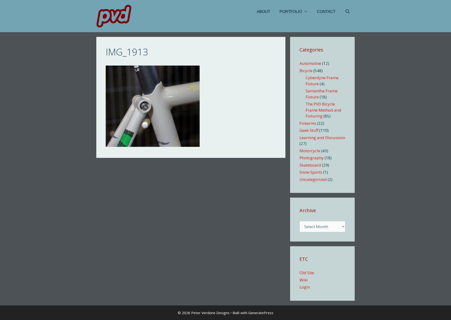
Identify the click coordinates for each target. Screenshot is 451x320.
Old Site (306, 272)
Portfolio (291, 11)
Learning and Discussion (322, 137)
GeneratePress (260, 312)
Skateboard (310, 165)
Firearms (307, 123)
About (263, 11)
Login (304, 287)
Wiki (303, 280)
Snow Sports (310, 172)
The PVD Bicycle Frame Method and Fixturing (323, 110)
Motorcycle (309, 150)
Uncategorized (313, 179)
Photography (311, 157)
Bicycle (305, 70)
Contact (326, 11)
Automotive (310, 63)
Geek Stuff (308, 130)
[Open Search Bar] (347, 12)
